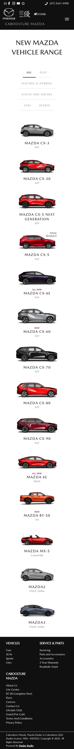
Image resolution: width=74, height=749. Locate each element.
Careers (10, 702)
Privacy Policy (14, 722)
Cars (8, 650)
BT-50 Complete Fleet (19, 693)
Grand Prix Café (15, 714)
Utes (9, 662)
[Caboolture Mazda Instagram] (14, 3)
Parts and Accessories (52, 654)
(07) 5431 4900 (59, 3)
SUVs (9, 654)
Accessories (47, 658)
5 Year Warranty (49, 662)
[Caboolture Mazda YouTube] (19, 3)
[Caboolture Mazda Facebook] (9, 3)
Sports (9, 658)
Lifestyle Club (14, 710)
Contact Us (12, 706)
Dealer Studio (26, 745)
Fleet (9, 697)
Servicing (45, 650)
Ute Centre (12, 689)
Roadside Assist (49, 666)
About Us (11, 685)
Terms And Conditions (19, 718)
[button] (67, 19)
